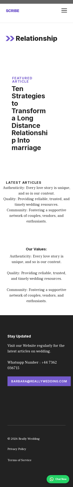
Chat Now (60, 479)
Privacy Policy (16, 449)
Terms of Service (19, 460)
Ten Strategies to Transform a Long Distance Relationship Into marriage (30, 118)
